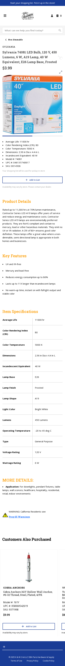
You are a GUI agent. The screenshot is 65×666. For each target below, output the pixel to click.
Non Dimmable (15, 39)
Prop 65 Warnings (19, 516)
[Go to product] (28, 567)
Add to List (34, 180)
